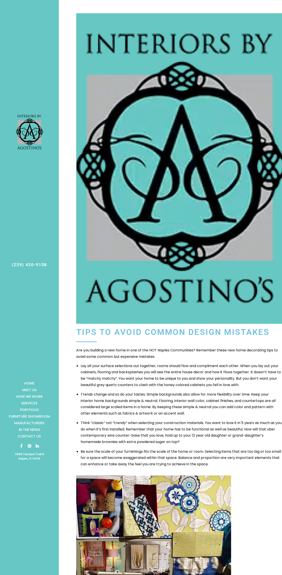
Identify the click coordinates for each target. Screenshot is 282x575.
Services (29, 403)
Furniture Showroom (29, 416)
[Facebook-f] (21, 446)
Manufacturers (29, 423)
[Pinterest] (29, 446)
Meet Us (29, 389)
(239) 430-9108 (29, 264)
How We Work (29, 396)
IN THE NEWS (29, 429)
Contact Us (29, 436)
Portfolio (29, 409)
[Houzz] (37, 446)
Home (29, 383)
